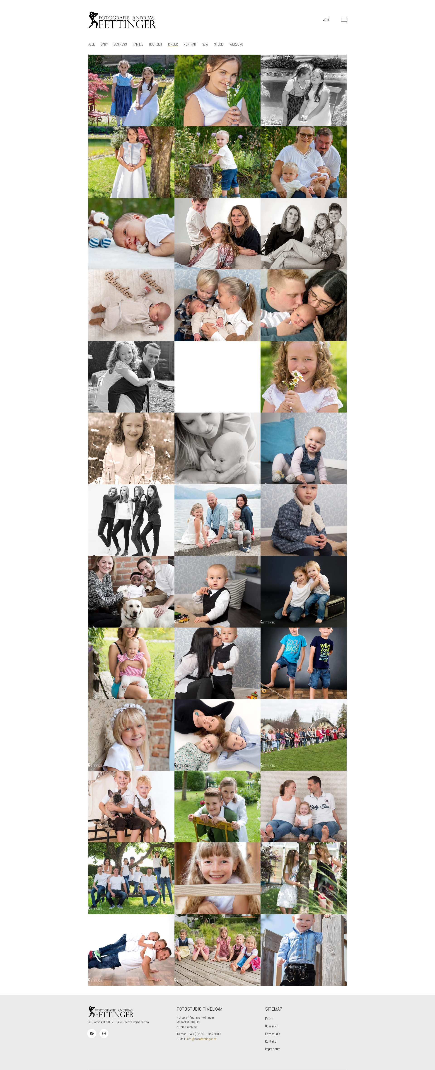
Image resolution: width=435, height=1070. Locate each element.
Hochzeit (155, 44)
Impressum (272, 1048)
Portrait (190, 44)
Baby (104, 44)
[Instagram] (104, 1033)
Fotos (269, 1018)
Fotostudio (272, 1033)
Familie (138, 44)
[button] (334, 20)
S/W (205, 44)
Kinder (173, 44)
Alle (91, 44)
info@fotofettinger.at (201, 1038)
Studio (219, 44)
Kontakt (270, 1041)
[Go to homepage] (122, 20)
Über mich (271, 1026)
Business (120, 44)
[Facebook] (91, 1033)
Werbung (236, 44)
